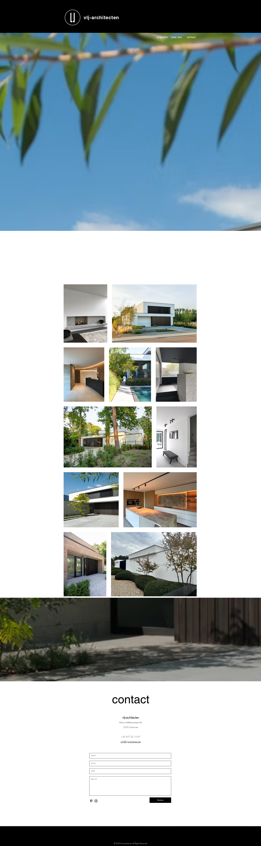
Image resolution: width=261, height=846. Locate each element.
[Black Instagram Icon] (96, 801)
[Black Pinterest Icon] (91, 801)
